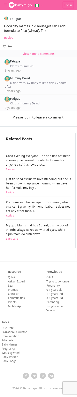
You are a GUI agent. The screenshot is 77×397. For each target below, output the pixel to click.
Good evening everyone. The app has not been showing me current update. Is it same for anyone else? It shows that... (38, 162)
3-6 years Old (54, 298)
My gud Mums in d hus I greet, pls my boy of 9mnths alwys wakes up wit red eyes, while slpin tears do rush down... (37, 231)
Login (68, 5)
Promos (13, 290)
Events (12, 302)
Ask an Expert (16, 281)
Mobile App (15, 306)
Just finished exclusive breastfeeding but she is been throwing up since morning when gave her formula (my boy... (38, 185)
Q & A (11, 277)
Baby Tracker (10, 357)
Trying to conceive (57, 281)
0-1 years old (54, 290)
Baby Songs (9, 361)
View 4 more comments (39, 54)
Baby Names (9, 344)
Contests (13, 294)
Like (9, 46)
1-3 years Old (54, 294)
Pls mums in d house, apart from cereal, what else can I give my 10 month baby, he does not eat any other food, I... (38, 208)
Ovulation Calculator (14, 332)
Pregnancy (53, 285)
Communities (16, 298)
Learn (11, 285)
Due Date (8, 328)
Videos (50, 310)
